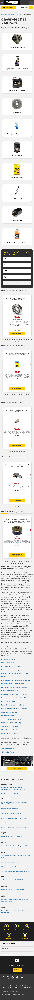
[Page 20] (13, 563)
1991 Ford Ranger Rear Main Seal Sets (12, 867)
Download (17, 970)
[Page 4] (7, 339)
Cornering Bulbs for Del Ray (10, 666)
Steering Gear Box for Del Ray (11, 719)
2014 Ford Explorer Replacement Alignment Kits (15, 871)
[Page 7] (12, 339)
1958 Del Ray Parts (7, 748)
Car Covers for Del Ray (8, 663)
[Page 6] (10, 339)
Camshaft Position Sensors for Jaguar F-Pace (15, 846)
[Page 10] (17, 339)
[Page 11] (19, 339)
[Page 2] (3, 339)
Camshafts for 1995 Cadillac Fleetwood (13, 889)
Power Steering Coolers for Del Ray (13, 705)
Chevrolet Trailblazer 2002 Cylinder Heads (14, 818)
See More (17, 325)
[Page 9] (16, 339)
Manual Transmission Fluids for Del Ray (14, 698)
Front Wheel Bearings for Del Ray (12, 684)
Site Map (16, 986)
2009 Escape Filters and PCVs (10, 862)
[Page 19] (15, 341)
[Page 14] (24, 339)
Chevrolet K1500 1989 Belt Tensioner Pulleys (14, 828)
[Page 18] (31, 339)
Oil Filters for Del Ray (8, 701)
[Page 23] (18, 563)
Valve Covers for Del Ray (9, 726)
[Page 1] (2, 339)
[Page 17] (30, 339)
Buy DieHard (17, 768)
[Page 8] (14, 339)
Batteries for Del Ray (8, 659)
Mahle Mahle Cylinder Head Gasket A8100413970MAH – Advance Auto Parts (13, 788)
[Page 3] (5, 339)
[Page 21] (18, 341)
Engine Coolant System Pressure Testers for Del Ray (16, 674)
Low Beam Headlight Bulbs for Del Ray (14, 694)
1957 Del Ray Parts (7, 752)
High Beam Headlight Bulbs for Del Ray (14, 687)
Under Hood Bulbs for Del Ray (11, 723)
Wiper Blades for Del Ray (9, 733)
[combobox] (24, 7)
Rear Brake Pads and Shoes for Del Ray (14, 708)
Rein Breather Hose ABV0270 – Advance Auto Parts (16, 794)
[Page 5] (9, 339)
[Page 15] (26, 339)
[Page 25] (22, 563)
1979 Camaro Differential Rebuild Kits (12, 813)
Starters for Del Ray (8, 716)
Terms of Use (10, 986)
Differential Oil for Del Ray (10, 670)
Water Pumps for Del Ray (9, 730)
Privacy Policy (4, 986)
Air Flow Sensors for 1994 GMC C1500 (12, 880)
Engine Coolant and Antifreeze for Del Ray (15, 680)
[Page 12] (21, 339)
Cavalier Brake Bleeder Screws (10, 808)
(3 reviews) (17, 330)
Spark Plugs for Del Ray (9, 712)
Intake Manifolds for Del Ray (10, 691)
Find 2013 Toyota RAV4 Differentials (12, 836)
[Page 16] (28, 339)
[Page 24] (20, 563)
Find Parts (17, 283)
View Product (17, 334)
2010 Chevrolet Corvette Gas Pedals (12, 823)
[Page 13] (23, 339)
